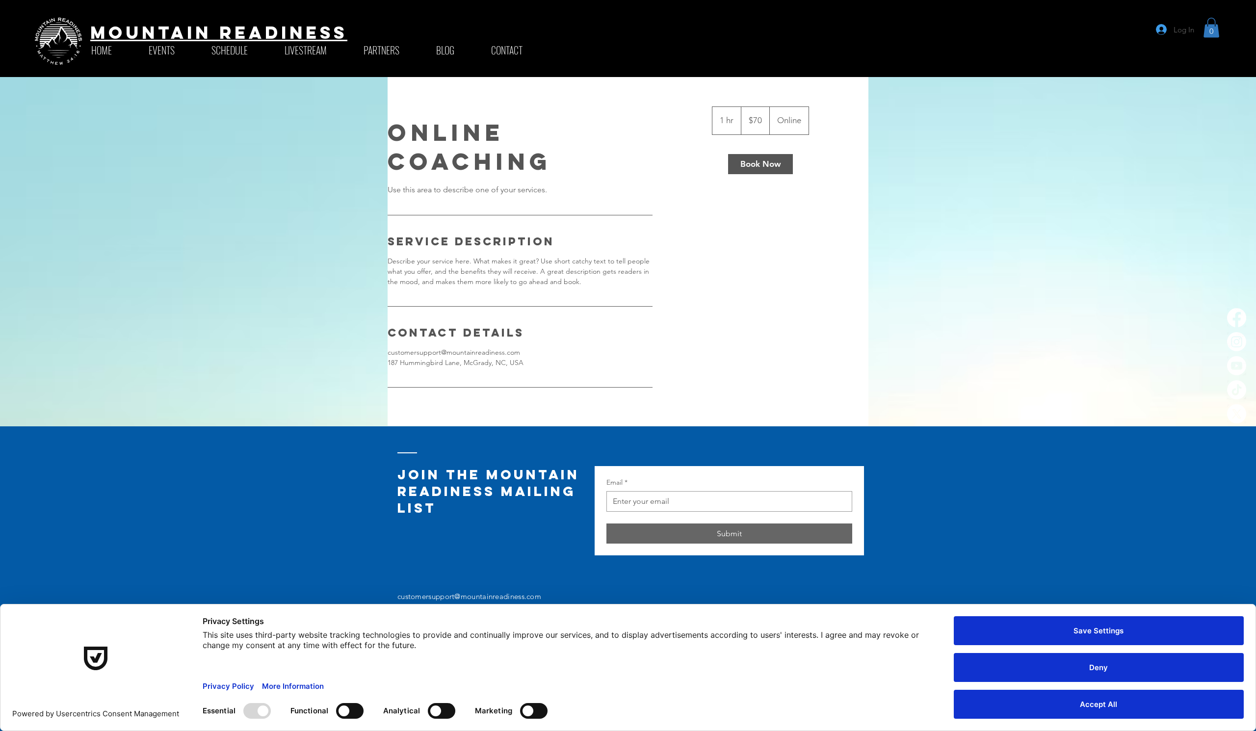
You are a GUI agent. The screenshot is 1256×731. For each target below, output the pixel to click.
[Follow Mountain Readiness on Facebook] (1236, 317)
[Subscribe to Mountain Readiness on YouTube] (1236, 365)
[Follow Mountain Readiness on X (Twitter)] (1236, 413)
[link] (760, 164)
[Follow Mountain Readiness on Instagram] (1236, 341)
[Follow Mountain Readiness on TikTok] (1236, 389)
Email (617, 482)
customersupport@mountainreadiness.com (469, 596)
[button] (240, 50)
